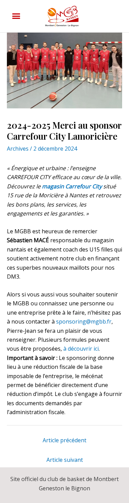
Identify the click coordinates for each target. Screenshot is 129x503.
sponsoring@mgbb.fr (83, 321)
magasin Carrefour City (72, 186)
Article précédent (64, 440)
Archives (18, 148)
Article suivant (64, 460)
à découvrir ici (81, 348)
